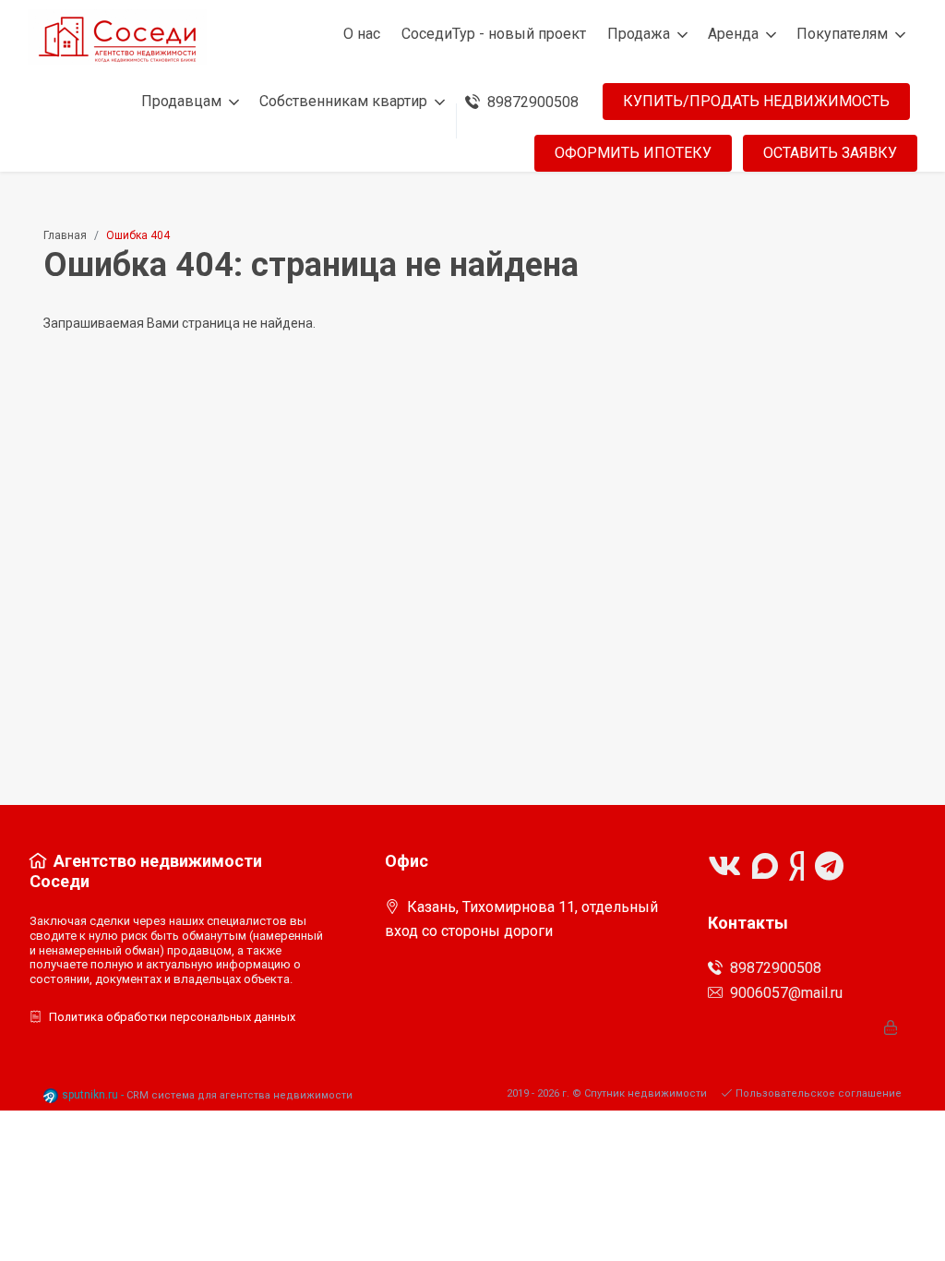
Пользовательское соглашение (819, 1093)
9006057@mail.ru (786, 993)
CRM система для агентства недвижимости (239, 1095)
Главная (65, 235)
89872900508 (775, 968)
